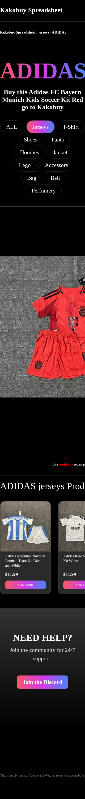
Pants (57, 140)
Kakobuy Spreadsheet (31, 10)
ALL (11, 127)
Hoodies (29, 152)
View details (25, 584)
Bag (31, 178)
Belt (55, 178)
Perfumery (44, 191)
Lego (25, 165)
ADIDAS (59, 32)
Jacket (60, 152)
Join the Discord (42, 682)
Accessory (56, 165)
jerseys (43, 32)
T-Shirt (71, 127)
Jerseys (40, 127)
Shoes (30, 140)
